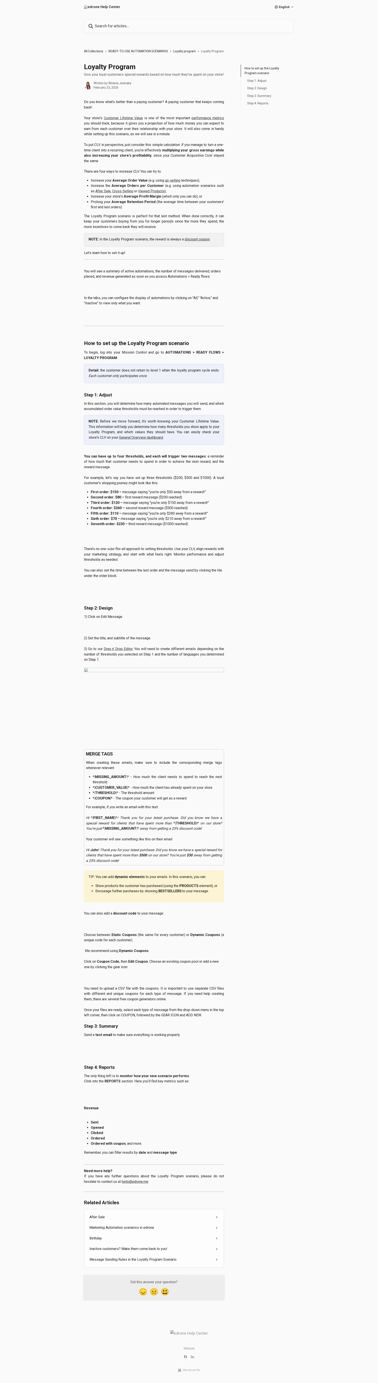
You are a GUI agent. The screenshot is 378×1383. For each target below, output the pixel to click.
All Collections (93, 51)
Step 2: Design (257, 88)
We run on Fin (191, 1370)
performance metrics (208, 118)
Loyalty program (184, 51)
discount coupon (197, 239)
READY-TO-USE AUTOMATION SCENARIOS (138, 51)
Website (189, 1348)
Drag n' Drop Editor (118, 649)
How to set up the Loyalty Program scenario (262, 71)
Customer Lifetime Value (123, 118)
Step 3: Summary (259, 95)
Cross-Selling (122, 191)
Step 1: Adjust (256, 80)
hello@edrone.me (135, 1182)
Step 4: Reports (257, 103)
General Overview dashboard (141, 437)
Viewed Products (151, 191)
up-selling (172, 180)
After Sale (103, 191)
